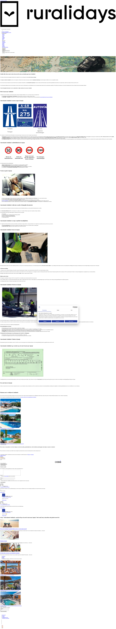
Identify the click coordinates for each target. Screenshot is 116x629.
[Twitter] (57, 461)
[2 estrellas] (1, 457)
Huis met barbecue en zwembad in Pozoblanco (7, 428)
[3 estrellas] (2, 457)
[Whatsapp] (59, 461)
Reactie (1, 475)
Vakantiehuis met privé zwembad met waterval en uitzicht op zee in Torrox (11, 605)
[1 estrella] (0, 457)
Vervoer (1, 456)
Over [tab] (71, 310)
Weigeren (45, 321)
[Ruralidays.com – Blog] (58, 26)
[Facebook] (2, 53)
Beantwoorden (2, 492)
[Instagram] (3, 53)
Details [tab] (58, 310)
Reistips (29, 454)
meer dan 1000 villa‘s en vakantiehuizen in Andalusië (28, 397)
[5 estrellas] (3, 457)
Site (0, 479)
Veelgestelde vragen (5, 617)
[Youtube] (4, 53)
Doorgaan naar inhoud (3, 0)
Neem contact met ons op (6, 50)
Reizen (3, 557)
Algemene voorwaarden (5, 618)
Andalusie (32, 454)
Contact (3, 616)
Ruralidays (3, 556)
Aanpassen (57, 321)
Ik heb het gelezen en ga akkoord (8, 476)
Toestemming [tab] (44, 310)
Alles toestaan (71, 321)
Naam (1, 477)
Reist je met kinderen (5, 200)
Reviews (3, 615)
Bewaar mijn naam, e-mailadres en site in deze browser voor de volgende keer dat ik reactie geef (15, 480)
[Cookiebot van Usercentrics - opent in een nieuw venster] (73, 307)
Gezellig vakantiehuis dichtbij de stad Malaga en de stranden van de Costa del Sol (12, 443)
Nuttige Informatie (3, 455)
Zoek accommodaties (3, 611)
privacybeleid (6, 476)
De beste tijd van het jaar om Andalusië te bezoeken (9, 553)
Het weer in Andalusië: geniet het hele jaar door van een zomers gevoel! (13, 528)
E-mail (1, 478)
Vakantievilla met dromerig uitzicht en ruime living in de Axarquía (9, 590)
